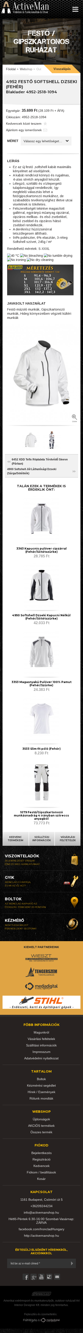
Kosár (41, 1179)
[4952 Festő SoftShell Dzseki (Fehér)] (41, 373)
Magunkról (41, 1032)
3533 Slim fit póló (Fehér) (41, 748)
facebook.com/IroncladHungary (41, 1229)
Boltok (41, 1079)
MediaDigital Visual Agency (50, 1320)
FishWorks (30, 1320)
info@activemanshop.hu (41, 1212)
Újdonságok (41, 1119)
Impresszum (41, 1052)
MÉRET (12, 141)
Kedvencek (41, 1166)
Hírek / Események (41, 1092)
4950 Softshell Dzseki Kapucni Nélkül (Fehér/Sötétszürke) (41, 617)
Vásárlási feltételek (41, 1039)
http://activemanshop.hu (41, 1235)
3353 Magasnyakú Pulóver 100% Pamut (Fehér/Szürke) (41, 683)
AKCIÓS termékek (41, 1125)
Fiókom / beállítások (41, 1172)
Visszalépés (62, 69)
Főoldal (11, 69)
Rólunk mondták (41, 1098)
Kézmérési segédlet (41, 1085)
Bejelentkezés (41, 1153)
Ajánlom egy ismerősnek (24, 130)
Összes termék (41, 1132)
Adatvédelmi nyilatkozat (41, 1058)
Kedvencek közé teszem (24, 123)
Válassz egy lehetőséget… (43, 141)
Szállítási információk (41, 1045)
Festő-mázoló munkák (23, 309)
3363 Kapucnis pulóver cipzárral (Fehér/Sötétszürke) (41, 550)
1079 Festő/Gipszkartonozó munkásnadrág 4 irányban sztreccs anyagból (41, 815)
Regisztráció (41, 1159)
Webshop (26, 69)
